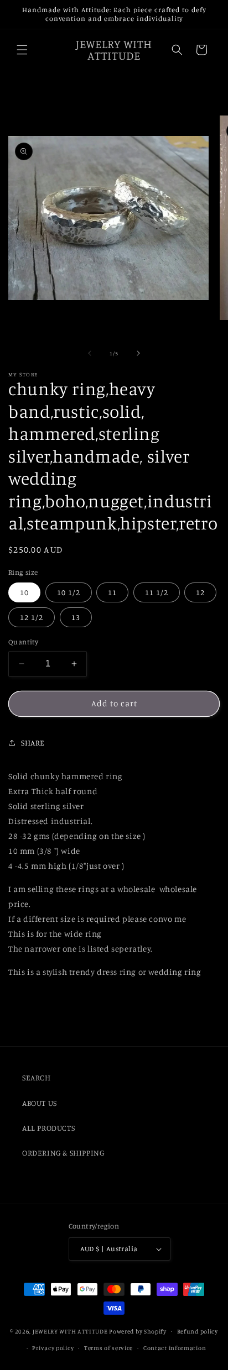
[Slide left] (89, 353)
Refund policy (197, 1331)
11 (112, 592)
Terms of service (108, 1348)
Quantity (23, 641)
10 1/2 (68, 592)
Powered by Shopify (138, 1331)
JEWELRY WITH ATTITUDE (70, 1331)
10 (24, 592)
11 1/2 (156, 592)
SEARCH (36, 1077)
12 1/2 (31, 617)
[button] (22, 50)
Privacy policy (53, 1348)
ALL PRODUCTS (48, 1127)
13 (75, 617)
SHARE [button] (33, 742)
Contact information (174, 1348)
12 (200, 592)
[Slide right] (138, 353)
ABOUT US (39, 1102)
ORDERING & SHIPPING (63, 1152)
